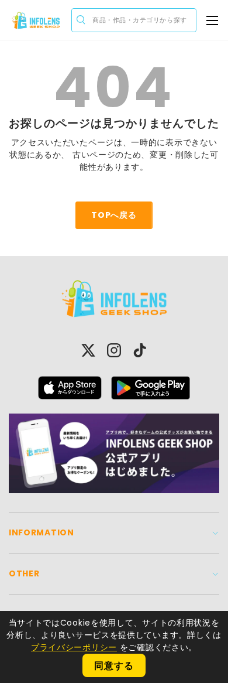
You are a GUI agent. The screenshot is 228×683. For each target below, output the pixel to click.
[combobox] (134, 20)
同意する (113, 665)
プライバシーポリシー (74, 647)
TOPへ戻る (113, 215)
